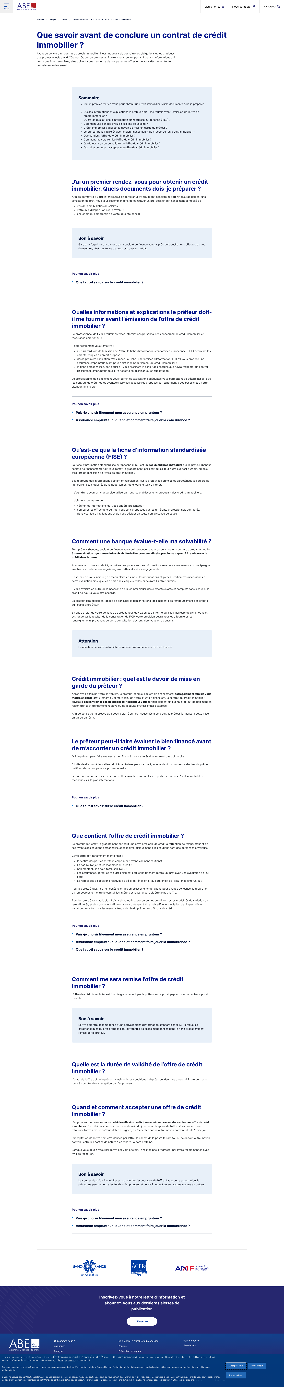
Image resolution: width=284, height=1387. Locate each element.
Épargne (58, 1351)
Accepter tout (236, 1365)
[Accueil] (24, 1345)
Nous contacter (191, 1340)
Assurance (59, 1346)
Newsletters (189, 1345)
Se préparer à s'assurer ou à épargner (138, 1340)
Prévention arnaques (129, 1351)
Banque (122, 1346)
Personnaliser (235, 1375)
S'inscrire (142, 1321)
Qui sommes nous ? (64, 1340)
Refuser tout (257, 1365)
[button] (272, 6)
